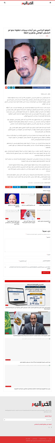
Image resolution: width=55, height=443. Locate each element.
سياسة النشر (34, 438)
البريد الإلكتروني (22, 261)
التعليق (48, 237)
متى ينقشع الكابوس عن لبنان (28, 205)
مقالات (38, 202)
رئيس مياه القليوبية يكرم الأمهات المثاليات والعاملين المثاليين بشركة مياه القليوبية (32, 388)
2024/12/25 (41, 36)
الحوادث (7, 333)
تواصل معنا (28, 438)
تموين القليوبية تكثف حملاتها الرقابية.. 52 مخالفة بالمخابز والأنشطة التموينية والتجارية (31, 335)
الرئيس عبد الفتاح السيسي (38, 182)
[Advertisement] (27, 15)
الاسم (48, 254)
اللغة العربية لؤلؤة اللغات (45, 205)
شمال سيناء (30, 182)
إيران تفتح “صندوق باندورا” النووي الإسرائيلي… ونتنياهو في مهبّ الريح (12, 223)
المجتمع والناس (8, 386)
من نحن (50, 438)
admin (47, 36)
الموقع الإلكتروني (46, 260)
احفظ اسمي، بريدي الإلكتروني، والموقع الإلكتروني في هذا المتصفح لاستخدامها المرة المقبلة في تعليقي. (29, 268)
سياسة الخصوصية (43, 438)
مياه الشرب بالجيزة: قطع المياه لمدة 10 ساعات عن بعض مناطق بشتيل (35, 362)
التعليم (7, 305)
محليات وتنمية (8, 359)
